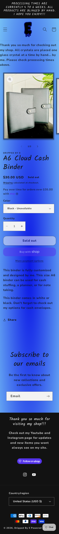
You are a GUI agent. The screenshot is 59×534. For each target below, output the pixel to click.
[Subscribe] (48, 396)
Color (7, 200)
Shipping (8, 182)
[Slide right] (37, 146)
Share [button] (12, 320)
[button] (5, 29)
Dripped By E (22, 527)
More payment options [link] (29, 261)
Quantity (9, 218)
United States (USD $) (27, 501)
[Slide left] (21, 146)
